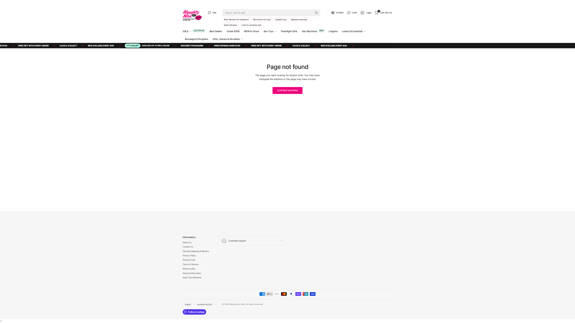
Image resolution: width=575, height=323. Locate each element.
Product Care (189, 260)
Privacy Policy (189, 255)
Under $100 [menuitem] (233, 31)
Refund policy (189, 268)
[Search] (316, 12)
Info (214, 12)
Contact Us (188, 246)
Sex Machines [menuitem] (309, 31)
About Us (187, 242)
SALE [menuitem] (186, 31)
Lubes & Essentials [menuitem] (352, 31)
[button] (352, 12)
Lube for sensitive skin (251, 25)
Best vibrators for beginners (236, 19)
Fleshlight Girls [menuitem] (289, 31)
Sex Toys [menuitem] (268, 31)
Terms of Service (190, 264)
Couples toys (281, 19)
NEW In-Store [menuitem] (251, 31)
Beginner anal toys (299, 19)
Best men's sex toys (262, 19)
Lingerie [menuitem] (333, 31)
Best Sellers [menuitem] (215, 31)
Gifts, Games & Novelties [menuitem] (226, 39)
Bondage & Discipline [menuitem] (196, 39)
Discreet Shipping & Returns (196, 251)
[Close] (1, 321)
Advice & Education (192, 273)
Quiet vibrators (230, 25)
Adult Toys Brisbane (192, 277)
